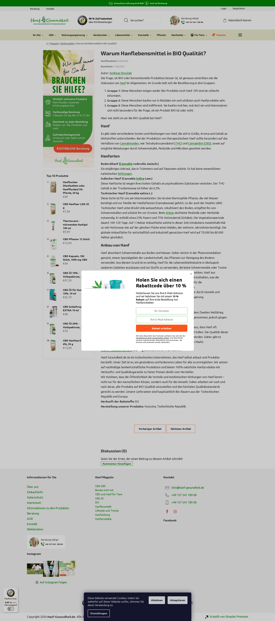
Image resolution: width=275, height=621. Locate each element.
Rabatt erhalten (161, 328)
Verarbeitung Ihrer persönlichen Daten (152, 338)
